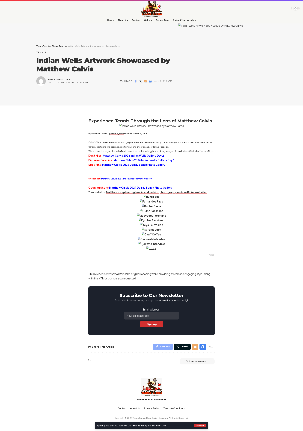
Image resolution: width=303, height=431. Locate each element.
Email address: (151, 309)
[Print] (150, 81)
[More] (155, 81)
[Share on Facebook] (135, 81)
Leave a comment (198, 361)
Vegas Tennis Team (59, 79)
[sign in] (288, 8)
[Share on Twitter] (140, 81)
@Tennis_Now (116, 133)
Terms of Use (159, 425)
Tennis (41, 52)
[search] (283, 8)
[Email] (145, 81)
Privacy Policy (139, 425)
